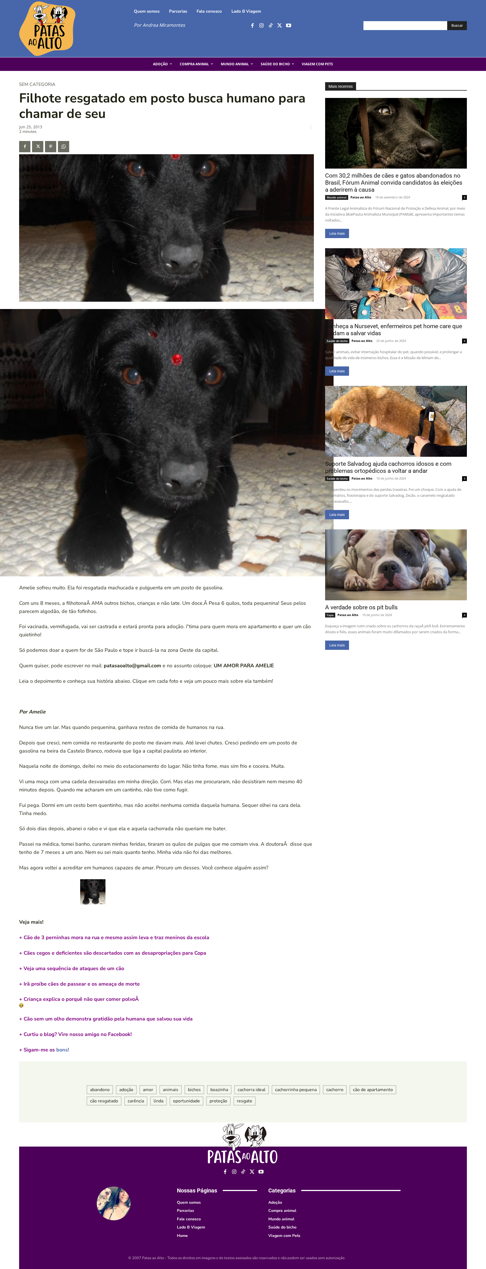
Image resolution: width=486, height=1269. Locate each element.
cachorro (334, 1090)
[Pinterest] (50, 146)
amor (148, 1090)
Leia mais (337, 233)
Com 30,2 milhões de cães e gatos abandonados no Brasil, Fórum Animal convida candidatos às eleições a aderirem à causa (393, 182)
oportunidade (186, 1101)
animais (170, 1090)
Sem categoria (37, 84)
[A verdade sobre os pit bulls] (396, 564)
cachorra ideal (252, 1090)
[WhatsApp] (63, 146)
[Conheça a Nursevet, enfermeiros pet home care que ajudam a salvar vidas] (396, 283)
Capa (330, 615)
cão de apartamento (373, 1090)
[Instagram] (261, 26)
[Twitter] (279, 26)
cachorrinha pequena (296, 1090)
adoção (126, 1090)
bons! (44, 1049)
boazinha (219, 1090)
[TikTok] (270, 26)
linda (158, 1101)
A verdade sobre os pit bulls (361, 607)
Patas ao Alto (360, 197)
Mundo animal (336, 197)
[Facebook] (252, 26)
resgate (244, 1101)
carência (136, 1101)
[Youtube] (288, 26)
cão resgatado (104, 1101)
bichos (194, 1090)
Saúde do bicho (337, 341)
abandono (100, 1090)
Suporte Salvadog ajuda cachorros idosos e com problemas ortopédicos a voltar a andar (388, 467)
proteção (218, 1101)
